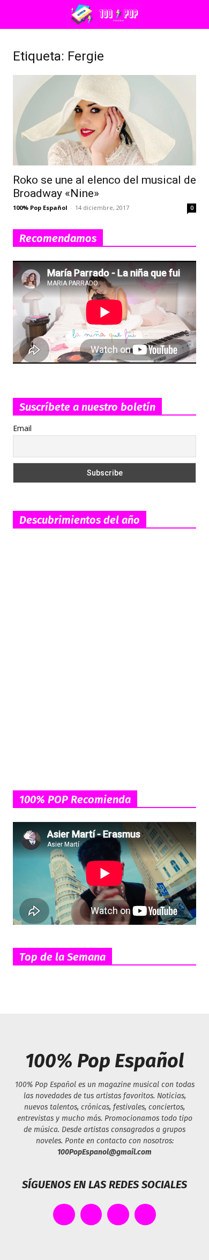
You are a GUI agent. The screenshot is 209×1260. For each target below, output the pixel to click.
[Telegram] (145, 1215)
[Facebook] (64, 1215)
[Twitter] (91, 1215)
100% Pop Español (40, 207)
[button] (18, 14)
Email (22, 428)
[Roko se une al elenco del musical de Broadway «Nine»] (104, 120)
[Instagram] (118, 1215)
